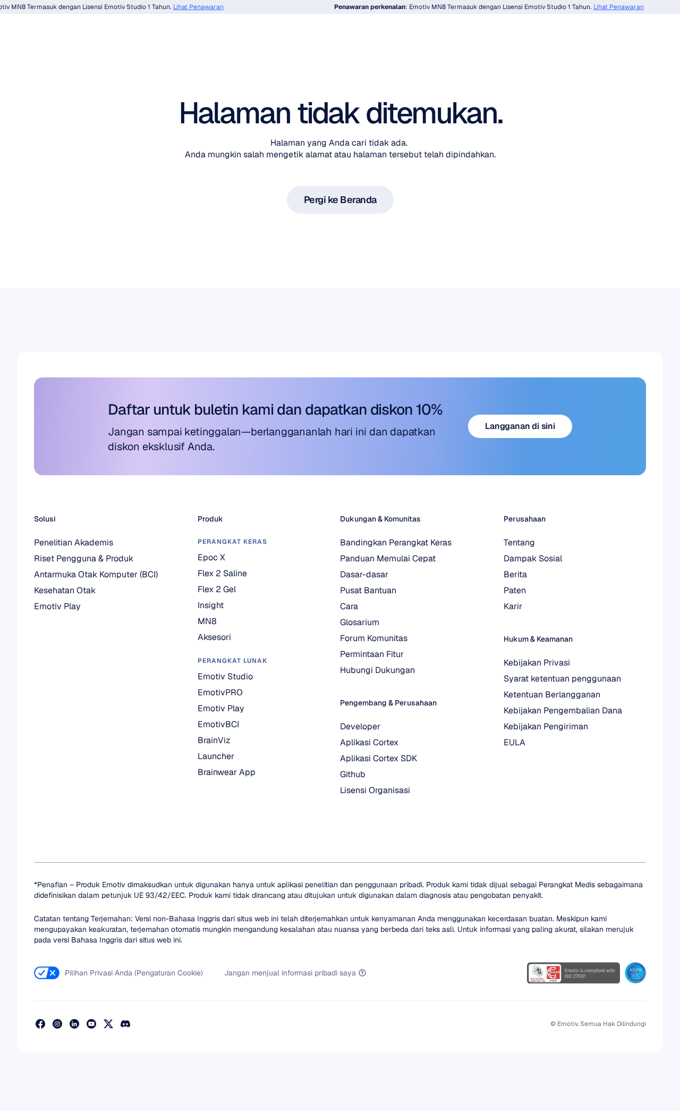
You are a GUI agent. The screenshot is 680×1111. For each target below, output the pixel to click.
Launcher (216, 756)
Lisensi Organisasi (375, 790)
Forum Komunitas (373, 638)
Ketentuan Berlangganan (552, 694)
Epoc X (211, 557)
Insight (211, 605)
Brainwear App (227, 772)
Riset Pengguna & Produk (83, 558)
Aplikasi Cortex (369, 742)
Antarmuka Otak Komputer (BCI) (96, 574)
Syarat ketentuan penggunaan (562, 678)
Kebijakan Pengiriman (546, 726)
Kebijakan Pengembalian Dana (563, 710)
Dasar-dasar (364, 574)
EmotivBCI (218, 724)
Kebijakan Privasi (537, 662)
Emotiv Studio (225, 676)
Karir (513, 606)
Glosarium (359, 622)
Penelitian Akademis (73, 542)
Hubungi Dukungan (377, 670)
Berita (515, 574)
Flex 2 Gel (217, 589)
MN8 (207, 621)
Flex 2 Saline (222, 573)
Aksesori (214, 637)
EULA (514, 742)
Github (353, 774)
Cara (349, 606)
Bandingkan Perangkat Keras (396, 542)
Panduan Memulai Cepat (388, 558)
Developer (360, 726)
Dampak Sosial (533, 558)
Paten (515, 590)
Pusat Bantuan (368, 590)
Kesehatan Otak (65, 590)
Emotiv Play (57, 606)
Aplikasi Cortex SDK (378, 758)
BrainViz (214, 740)
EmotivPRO (220, 692)
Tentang (519, 542)
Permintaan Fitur (372, 654)
